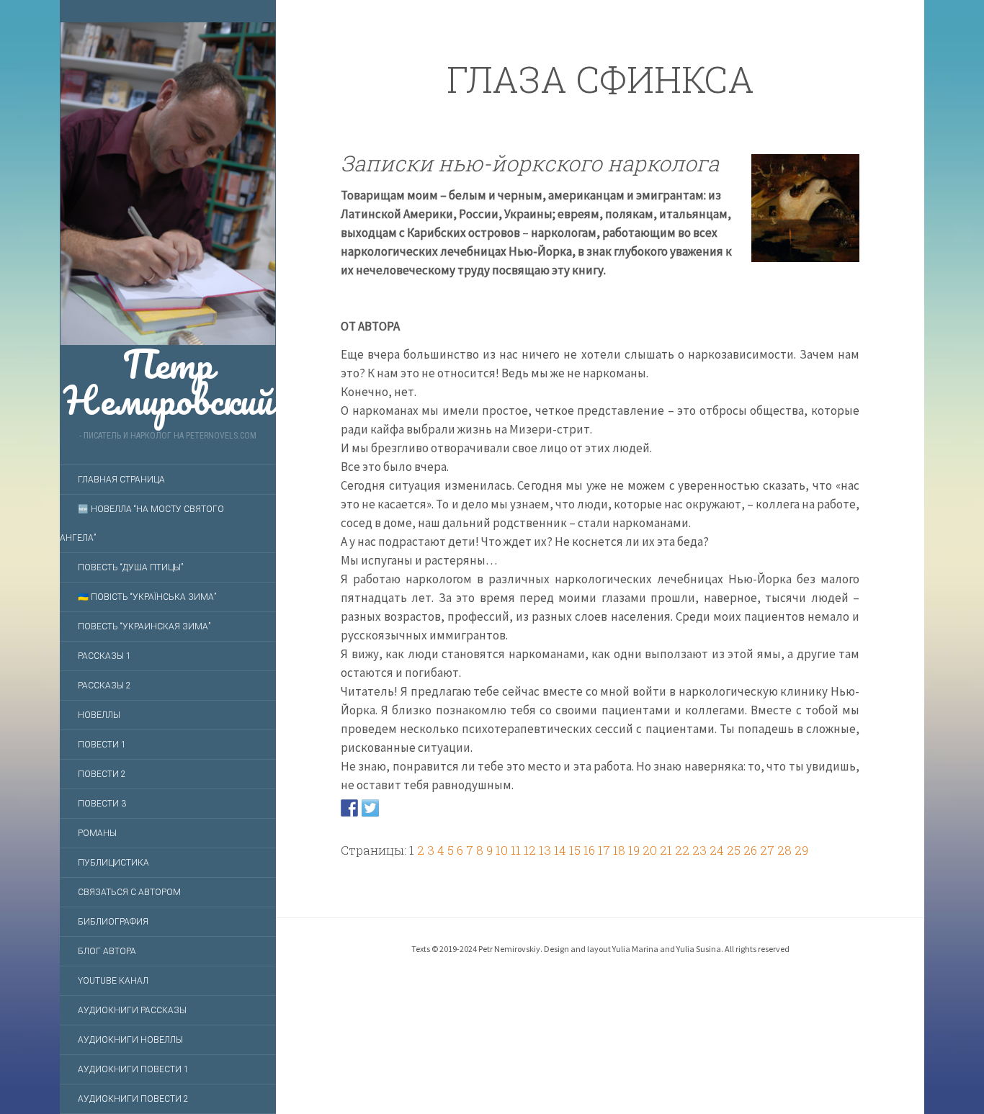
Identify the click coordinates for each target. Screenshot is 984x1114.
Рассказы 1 (104, 656)
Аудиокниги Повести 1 (133, 1069)
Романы (97, 833)
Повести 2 (102, 774)
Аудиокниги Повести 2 (133, 1099)
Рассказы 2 (104, 685)
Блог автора (107, 951)
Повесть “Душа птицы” (130, 567)
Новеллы (99, 715)
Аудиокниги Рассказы (132, 1010)
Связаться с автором (129, 892)
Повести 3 (102, 804)
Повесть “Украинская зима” (144, 626)
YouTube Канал (113, 981)
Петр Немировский (168, 375)
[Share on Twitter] (370, 807)
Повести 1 (102, 745)
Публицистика (113, 863)
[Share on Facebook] (349, 807)
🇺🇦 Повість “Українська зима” (147, 597)
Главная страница (121, 480)
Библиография (113, 922)
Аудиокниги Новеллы (130, 1040)
